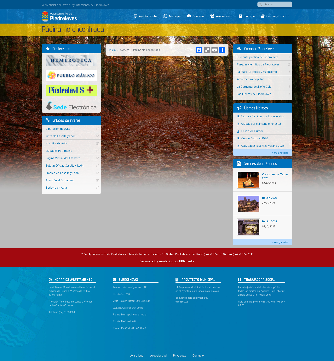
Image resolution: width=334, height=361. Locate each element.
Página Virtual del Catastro (63, 158)
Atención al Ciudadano (60, 180)
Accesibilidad (158, 355)
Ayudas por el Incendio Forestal (261, 123)
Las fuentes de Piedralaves (254, 94)
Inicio (112, 49)
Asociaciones (224, 16)
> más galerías (279, 242)
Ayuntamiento (148, 16)
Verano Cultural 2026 (254, 138)
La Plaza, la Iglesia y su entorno (257, 71)
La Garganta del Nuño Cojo (254, 86)
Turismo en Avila (56, 187)
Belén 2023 (269, 197)
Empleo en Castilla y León (62, 173)
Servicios (198, 16)
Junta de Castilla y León (61, 136)
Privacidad (179, 355)
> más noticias (280, 152)
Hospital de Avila (56, 143)
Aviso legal (137, 355)
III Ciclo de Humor (252, 131)
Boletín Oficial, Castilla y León (65, 165)
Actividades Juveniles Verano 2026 (263, 145)
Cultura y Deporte (277, 16)
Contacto (198, 355)
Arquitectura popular (250, 79)
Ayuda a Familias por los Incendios (263, 116)
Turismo (249, 16)
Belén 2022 (269, 221)
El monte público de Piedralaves (257, 57)
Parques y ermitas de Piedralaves (258, 64)
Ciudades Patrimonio (59, 150)
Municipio (175, 16)
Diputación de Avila (58, 128)
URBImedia (186, 261)
